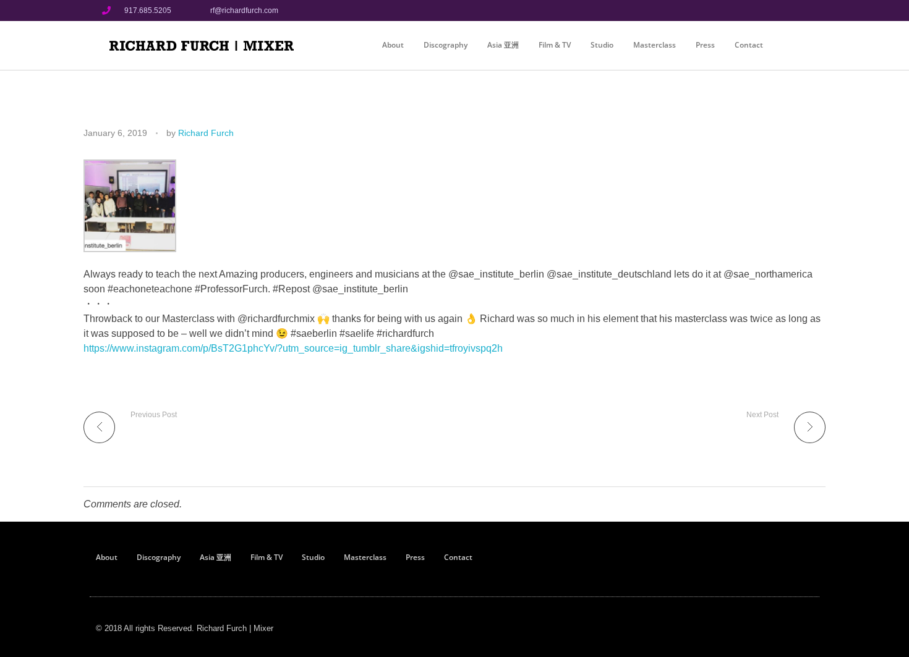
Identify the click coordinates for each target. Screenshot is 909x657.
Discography (445, 45)
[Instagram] (775, 10)
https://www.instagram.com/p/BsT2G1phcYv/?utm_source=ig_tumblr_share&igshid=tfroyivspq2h (293, 348)
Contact (749, 45)
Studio (602, 45)
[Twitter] (796, 10)
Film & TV (555, 45)
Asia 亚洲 (503, 45)
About (393, 45)
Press (705, 45)
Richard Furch (206, 133)
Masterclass (654, 45)
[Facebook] (755, 10)
